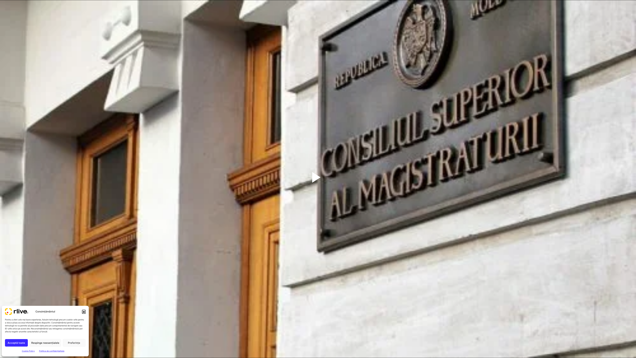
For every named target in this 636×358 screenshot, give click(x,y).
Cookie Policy (28, 351)
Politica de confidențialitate (51, 351)
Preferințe (74, 342)
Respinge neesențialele (45, 342)
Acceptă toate (16, 342)
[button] (83, 311)
